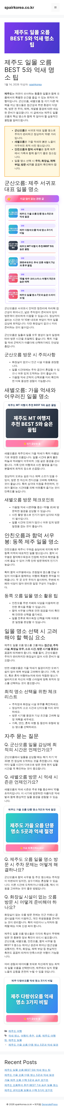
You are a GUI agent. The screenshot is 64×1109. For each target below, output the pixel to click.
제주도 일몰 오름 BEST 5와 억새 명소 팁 (27, 1069)
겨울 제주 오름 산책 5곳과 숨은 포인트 (26, 1080)
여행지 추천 (27, 1035)
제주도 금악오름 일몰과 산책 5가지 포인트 (28, 1090)
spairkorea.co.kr (19, 7)
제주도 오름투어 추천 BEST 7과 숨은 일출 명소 (31, 1085)
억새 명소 (13, 1035)
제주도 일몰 (15, 1040)
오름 (38, 1035)
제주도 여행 (15, 1031)
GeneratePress (50, 1104)
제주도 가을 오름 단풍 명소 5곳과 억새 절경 (33, 1044)
